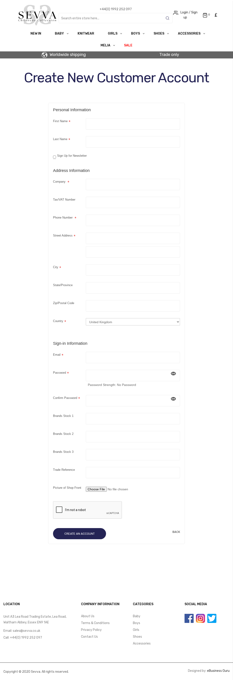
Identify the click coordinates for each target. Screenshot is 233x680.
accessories (189, 33)
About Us (87, 616)
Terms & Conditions (95, 623)
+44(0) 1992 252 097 (26, 638)
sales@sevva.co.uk (26, 631)
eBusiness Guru (218, 671)
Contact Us (89, 637)
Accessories (142, 643)
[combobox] (115, 18)
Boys (135, 33)
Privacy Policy (91, 630)
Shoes (159, 33)
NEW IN (35, 33)
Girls (112, 33)
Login (184, 12)
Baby (59, 33)
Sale (128, 45)
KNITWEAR (86, 33)
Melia (105, 45)
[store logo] (37, 15)
